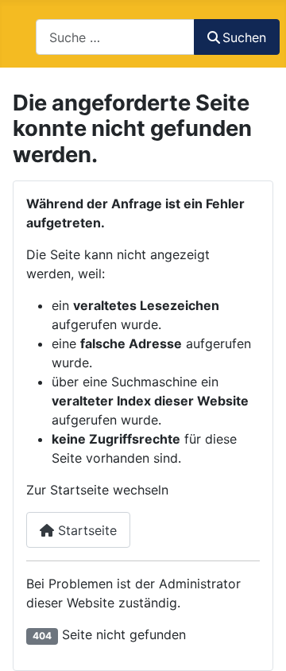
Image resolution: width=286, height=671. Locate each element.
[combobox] (115, 37)
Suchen (244, 37)
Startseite (85, 530)
